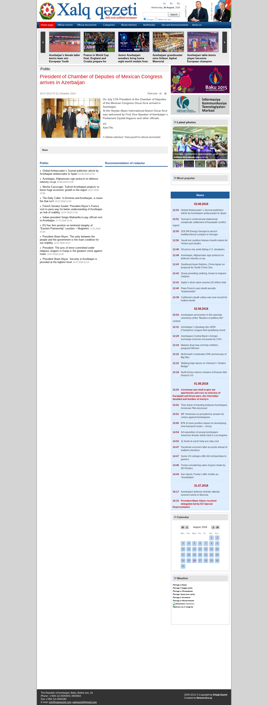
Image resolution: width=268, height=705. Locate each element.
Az (164, 3)
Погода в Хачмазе (182, 597)
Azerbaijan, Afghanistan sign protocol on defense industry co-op (202, 257)
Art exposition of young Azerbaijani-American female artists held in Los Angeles (204, 434)
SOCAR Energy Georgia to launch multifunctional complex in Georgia (199, 233)
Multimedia (149, 25)
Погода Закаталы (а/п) (184, 594)
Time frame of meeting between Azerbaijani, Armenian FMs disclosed (204, 407)
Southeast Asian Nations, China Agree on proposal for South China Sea (203, 266)
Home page (47, 25)
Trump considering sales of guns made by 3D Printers (203, 467)
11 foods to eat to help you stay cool (200, 441)
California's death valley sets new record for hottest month (204, 299)
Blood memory (129, 25)
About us (196, 25)
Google (150, 19)
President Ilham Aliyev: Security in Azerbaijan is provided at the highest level (68, 260)
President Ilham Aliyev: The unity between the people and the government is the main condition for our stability (69, 239)
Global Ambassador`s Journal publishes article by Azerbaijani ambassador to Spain (69, 172)
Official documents (87, 25)
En (171, 3)
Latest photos (186, 122)
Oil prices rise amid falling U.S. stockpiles (203, 249)
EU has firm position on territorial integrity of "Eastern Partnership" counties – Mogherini (66, 227)
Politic (45, 69)
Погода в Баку (180, 585)
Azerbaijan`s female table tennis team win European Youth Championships (64, 60)
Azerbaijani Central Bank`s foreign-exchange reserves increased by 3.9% (201, 338)
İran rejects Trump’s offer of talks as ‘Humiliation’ (199, 476)
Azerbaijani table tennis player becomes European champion (201, 58)
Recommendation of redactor (125, 163)
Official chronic (65, 25)
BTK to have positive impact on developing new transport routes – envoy (203, 425)
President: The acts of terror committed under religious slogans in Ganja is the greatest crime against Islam (71, 251)
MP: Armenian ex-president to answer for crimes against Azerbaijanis (202, 416)
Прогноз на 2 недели (183, 607)
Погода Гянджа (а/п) (182, 588)
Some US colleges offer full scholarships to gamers (203, 458)
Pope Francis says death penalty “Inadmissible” (198, 290)
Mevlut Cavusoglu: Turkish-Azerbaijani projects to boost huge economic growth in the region (69, 188)
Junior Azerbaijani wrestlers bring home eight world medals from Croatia (133, 60)
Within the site (164, 19)
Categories (109, 25)
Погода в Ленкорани (183, 591)
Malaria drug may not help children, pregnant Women (200, 347)
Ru (178, 3)
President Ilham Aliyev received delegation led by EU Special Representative (194, 503)
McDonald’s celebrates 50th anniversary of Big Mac (203, 356)
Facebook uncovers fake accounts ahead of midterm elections (204, 449)
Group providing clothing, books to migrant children (203, 275)
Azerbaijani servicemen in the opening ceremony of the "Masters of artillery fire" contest (198, 318)
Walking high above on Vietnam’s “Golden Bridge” (203, 365)
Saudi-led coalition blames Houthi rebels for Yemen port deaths (204, 242)
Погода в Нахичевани (183, 600)
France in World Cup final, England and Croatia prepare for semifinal (96, 60)
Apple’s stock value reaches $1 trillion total (203, 282)
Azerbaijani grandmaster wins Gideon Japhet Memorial (167, 58)
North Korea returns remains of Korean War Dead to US (204, 374)
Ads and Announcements (174, 25)
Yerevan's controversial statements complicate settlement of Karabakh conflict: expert (199, 222)
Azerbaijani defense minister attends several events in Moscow (200, 493)
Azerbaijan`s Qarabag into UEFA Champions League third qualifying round (203, 329)
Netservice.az (204, 698)
